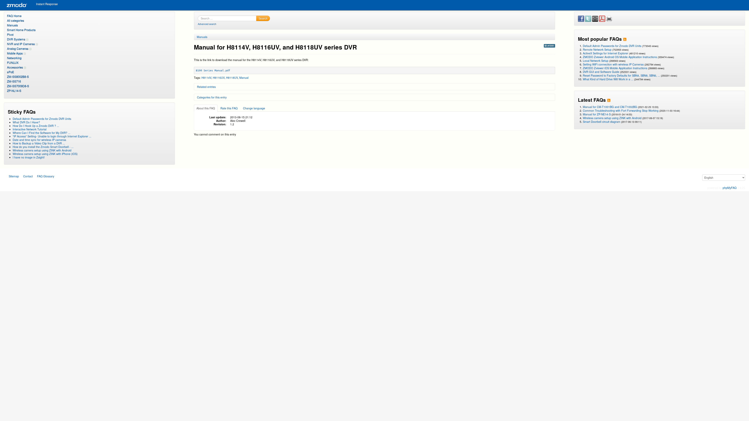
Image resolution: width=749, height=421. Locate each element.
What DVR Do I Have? (26, 122)
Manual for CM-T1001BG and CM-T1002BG (610, 107)
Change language (254, 108)
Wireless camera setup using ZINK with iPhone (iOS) (45, 154)
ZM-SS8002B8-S (18, 76)
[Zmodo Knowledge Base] (16, 5)
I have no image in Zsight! (29, 157)
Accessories (15, 67)
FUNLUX (13, 62)
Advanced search (207, 24)
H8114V (206, 78)
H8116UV (219, 78)
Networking (14, 58)
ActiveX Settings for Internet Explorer (606, 53)
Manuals (12, 25)
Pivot (10, 34)
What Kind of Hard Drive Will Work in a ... (608, 79)
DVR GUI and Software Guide (601, 72)
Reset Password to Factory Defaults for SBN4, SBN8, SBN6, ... (621, 75)
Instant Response (47, 4)
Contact (28, 176)
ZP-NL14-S (14, 90)
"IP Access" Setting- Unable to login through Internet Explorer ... (52, 136)
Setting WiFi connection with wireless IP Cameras (613, 64)
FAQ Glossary (45, 176)
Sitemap (14, 176)
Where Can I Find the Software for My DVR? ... (41, 133)
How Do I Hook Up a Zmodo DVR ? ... (36, 126)
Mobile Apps (15, 53)
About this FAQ (205, 108)
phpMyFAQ (730, 188)
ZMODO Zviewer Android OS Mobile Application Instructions (620, 57)
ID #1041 (549, 45)
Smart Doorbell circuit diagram (601, 122)
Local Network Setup (595, 61)
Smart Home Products (21, 30)
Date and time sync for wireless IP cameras (39, 140)
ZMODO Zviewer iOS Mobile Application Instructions (615, 68)
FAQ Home (14, 16)
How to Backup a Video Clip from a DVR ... (39, 143)
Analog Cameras (18, 48)
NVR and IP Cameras (21, 44)
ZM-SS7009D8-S (18, 86)
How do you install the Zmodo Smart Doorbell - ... (43, 147)
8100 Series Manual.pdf (213, 70)
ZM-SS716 (14, 81)
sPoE (10, 72)
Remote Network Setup (597, 49)
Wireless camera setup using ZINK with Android (42, 150)
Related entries (206, 87)
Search (263, 18)
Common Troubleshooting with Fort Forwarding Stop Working (620, 110)
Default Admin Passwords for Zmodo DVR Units (42, 119)
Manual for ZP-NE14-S (597, 114)
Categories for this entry (212, 97)
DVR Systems (16, 39)
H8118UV (232, 78)
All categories (15, 20)
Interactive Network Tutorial (29, 129)
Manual (243, 78)
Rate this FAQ (229, 108)
